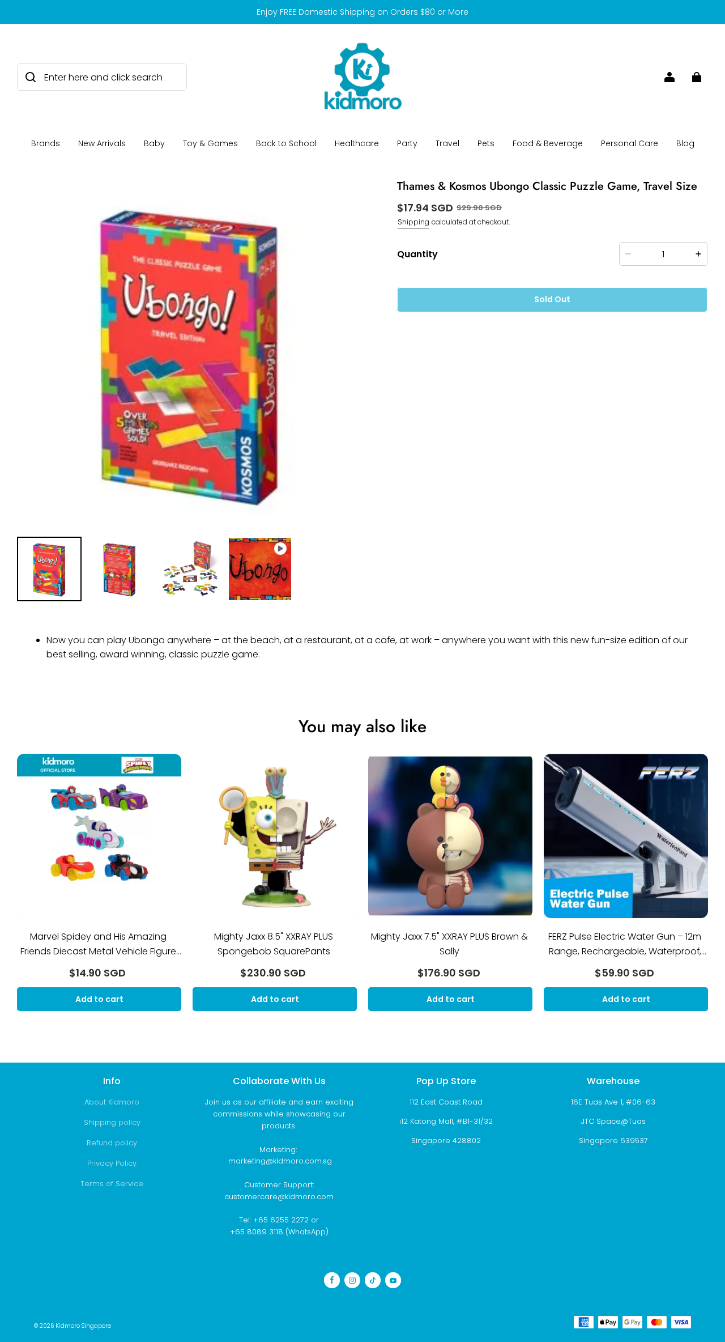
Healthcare (357, 143)
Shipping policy (112, 1122)
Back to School (286, 143)
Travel (447, 143)
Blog (685, 143)
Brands (45, 143)
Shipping (413, 222)
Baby (154, 143)
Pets (485, 143)
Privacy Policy (112, 1163)
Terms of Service (111, 1183)
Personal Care (629, 143)
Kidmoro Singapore (83, 1326)
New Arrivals (102, 143)
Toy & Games (210, 143)
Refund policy (112, 1142)
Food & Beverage (548, 143)
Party (407, 143)
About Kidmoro (111, 1102)
